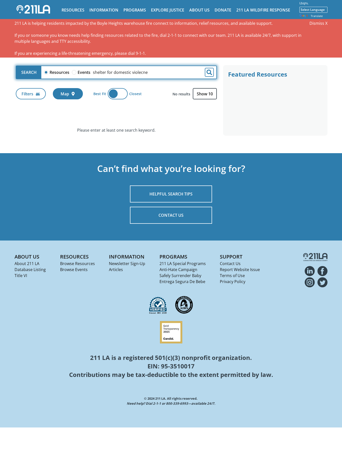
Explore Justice (167, 10)
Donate (223, 10)
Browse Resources (77, 263)
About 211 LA (27, 263)
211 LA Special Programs (182, 263)
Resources (73, 10)
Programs (134, 10)
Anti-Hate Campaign (178, 269)
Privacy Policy (232, 281)
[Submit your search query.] (209, 72)
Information (103, 10)
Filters (27, 94)
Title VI (21, 275)
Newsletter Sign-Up (127, 263)
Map (65, 94)
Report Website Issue (240, 269)
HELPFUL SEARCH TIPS (171, 194)
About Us (199, 10)
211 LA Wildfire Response (263, 10)
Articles (116, 269)
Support (231, 256)
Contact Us (230, 263)
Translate (317, 16)
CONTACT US (171, 215)
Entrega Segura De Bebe (182, 281)
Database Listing (30, 269)
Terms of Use (232, 275)
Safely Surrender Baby (180, 275)
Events (84, 72)
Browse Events (74, 269)
